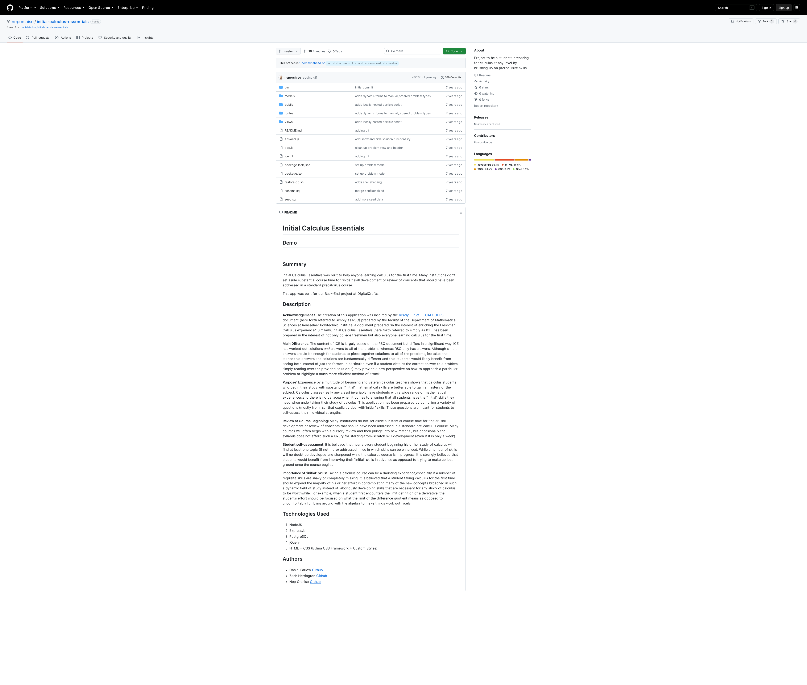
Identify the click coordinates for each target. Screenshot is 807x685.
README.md (293, 130)
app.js (289, 147)
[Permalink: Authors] (280, 559)
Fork (768, 21)
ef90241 (417, 77)
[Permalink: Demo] (280, 243)
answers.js (292, 139)
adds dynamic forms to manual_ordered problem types (393, 96)
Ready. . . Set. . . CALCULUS (421, 315)
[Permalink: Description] (280, 304)
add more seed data (369, 199)
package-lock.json (297, 165)
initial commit (364, 87)
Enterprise (125, 7)
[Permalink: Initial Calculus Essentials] (280, 228)
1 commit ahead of (312, 63)
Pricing (148, 7)
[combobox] (414, 51)
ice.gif (289, 156)
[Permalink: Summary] (280, 264)
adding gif (310, 77)
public (289, 104)
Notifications (743, 21)
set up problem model (370, 165)
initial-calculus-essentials (63, 21)
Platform (25, 7)
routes (289, 113)
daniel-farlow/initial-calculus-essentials (44, 27)
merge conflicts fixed (369, 190)
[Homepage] (10, 7)
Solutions (48, 7)
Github (317, 570)
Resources (72, 7)
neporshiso (23, 21)
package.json (294, 173)
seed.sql (290, 199)
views (289, 122)
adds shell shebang (368, 182)
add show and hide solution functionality (382, 139)
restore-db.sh (294, 182)
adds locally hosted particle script (378, 104)
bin (287, 87)
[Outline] (460, 212)
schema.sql (292, 190)
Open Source (99, 7)
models (290, 96)
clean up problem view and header (379, 147)
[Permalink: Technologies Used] (280, 514)
